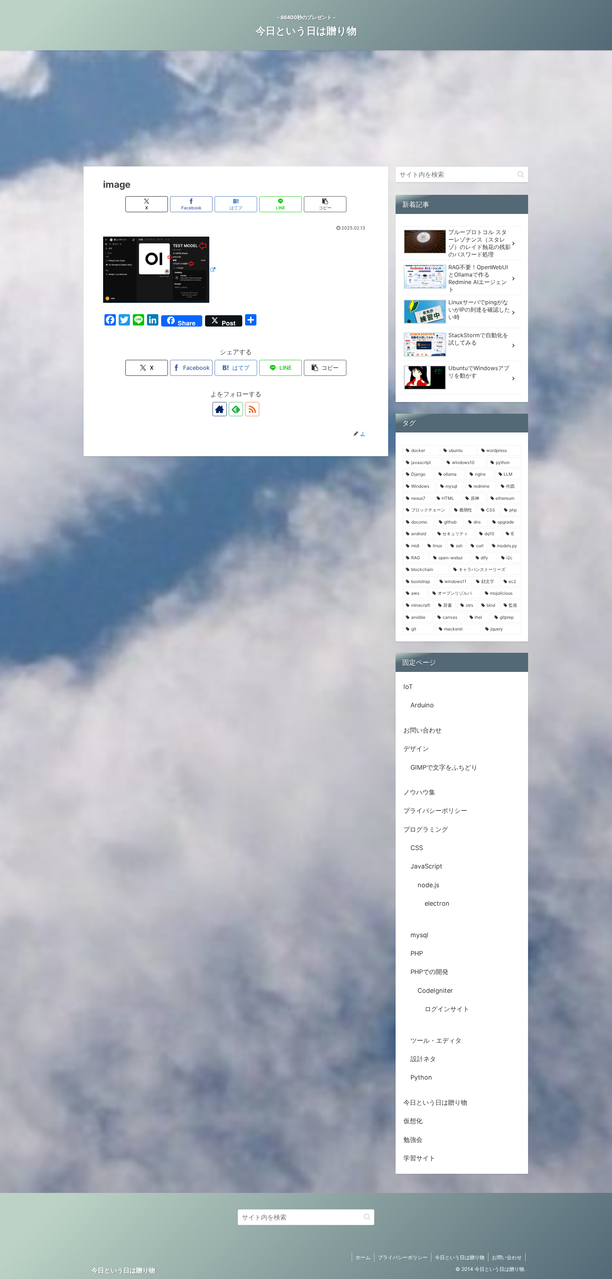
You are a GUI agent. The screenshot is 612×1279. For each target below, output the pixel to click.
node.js (428, 885)
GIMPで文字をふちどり (443, 767)
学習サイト (419, 1158)
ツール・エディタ (435, 1040)
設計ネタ (423, 1059)
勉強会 (413, 1139)
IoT (408, 686)
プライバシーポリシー (435, 810)
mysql (419, 935)
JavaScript (426, 866)
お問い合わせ (422, 730)
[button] (325, 204)
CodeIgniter (435, 990)
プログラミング (425, 829)
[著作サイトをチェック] (219, 409)
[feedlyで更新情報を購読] (236, 409)
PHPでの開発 (429, 971)
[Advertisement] (306, 108)
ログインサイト (447, 1009)
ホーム (363, 1257)
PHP (416, 953)
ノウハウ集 (419, 792)
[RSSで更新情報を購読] (252, 409)
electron (437, 903)
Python (421, 1077)
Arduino (422, 705)
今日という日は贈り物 (435, 1102)
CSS (416, 847)
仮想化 (413, 1121)
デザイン (416, 748)
